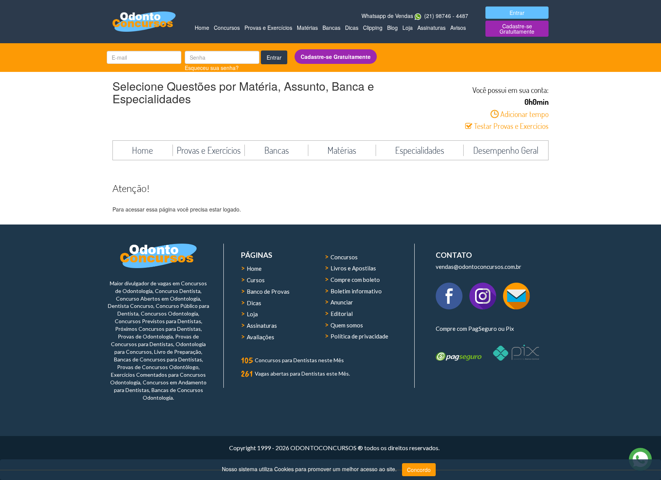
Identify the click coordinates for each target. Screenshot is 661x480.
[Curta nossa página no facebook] (452, 291)
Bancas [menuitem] (331, 27)
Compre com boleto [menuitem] (355, 279)
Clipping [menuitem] (373, 27)
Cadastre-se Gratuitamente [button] (517, 28)
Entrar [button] (517, 12)
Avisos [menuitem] (458, 27)
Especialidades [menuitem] (419, 150)
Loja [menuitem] (407, 27)
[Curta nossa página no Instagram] (486, 291)
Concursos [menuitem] (227, 27)
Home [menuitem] (202, 27)
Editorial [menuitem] (341, 313)
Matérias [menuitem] (307, 27)
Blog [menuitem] (392, 27)
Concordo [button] (419, 469)
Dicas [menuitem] (351, 27)
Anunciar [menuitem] (341, 302)
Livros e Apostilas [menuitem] (353, 268)
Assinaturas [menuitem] (431, 27)
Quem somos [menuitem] (346, 325)
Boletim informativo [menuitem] (356, 291)
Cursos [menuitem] (256, 280)
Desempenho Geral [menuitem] (506, 150)
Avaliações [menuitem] (260, 337)
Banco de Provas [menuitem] (268, 291)
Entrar (274, 57)
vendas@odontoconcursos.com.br (478, 266)
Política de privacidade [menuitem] (359, 336)
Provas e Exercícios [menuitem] (268, 27)
